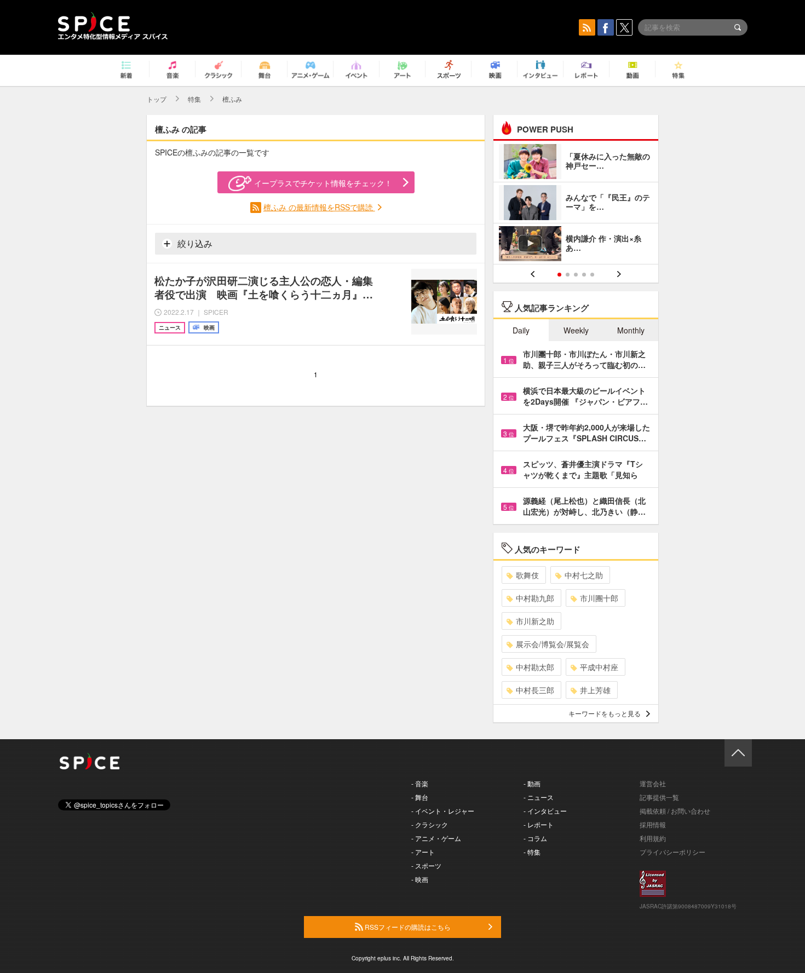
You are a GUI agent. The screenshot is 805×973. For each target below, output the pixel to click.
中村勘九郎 (535, 597)
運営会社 (653, 783)
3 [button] (576, 275)
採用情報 (653, 824)
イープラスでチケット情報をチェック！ (323, 182)
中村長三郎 (535, 689)
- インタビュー (545, 810)
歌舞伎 (527, 574)
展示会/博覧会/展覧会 (552, 643)
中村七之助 (584, 574)
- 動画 (532, 783)
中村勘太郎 (535, 666)
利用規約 (653, 838)
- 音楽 (419, 783)
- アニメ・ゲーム (436, 838)
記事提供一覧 (659, 797)
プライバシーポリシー (672, 851)
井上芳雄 (595, 689)
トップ (156, 98)
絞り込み (193, 243)
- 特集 (532, 851)
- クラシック (429, 824)
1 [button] (559, 275)
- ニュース (539, 797)
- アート (423, 851)
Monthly (631, 330)
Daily (521, 330)
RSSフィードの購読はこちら (407, 926)
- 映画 (419, 879)
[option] (575, 204)
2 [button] (568, 275)
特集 (194, 98)
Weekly (576, 330)
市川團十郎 (599, 597)
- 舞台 (419, 797)
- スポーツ (426, 865)
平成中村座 (599, 666)
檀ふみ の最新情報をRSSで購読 (319, 206)
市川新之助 (535, 620)
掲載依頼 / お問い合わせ (675, 810)
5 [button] (592, 275)
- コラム (535, 838)
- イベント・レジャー (442, 810)
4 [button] (584, 275)
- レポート (539, 824)
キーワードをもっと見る (604, 713)
